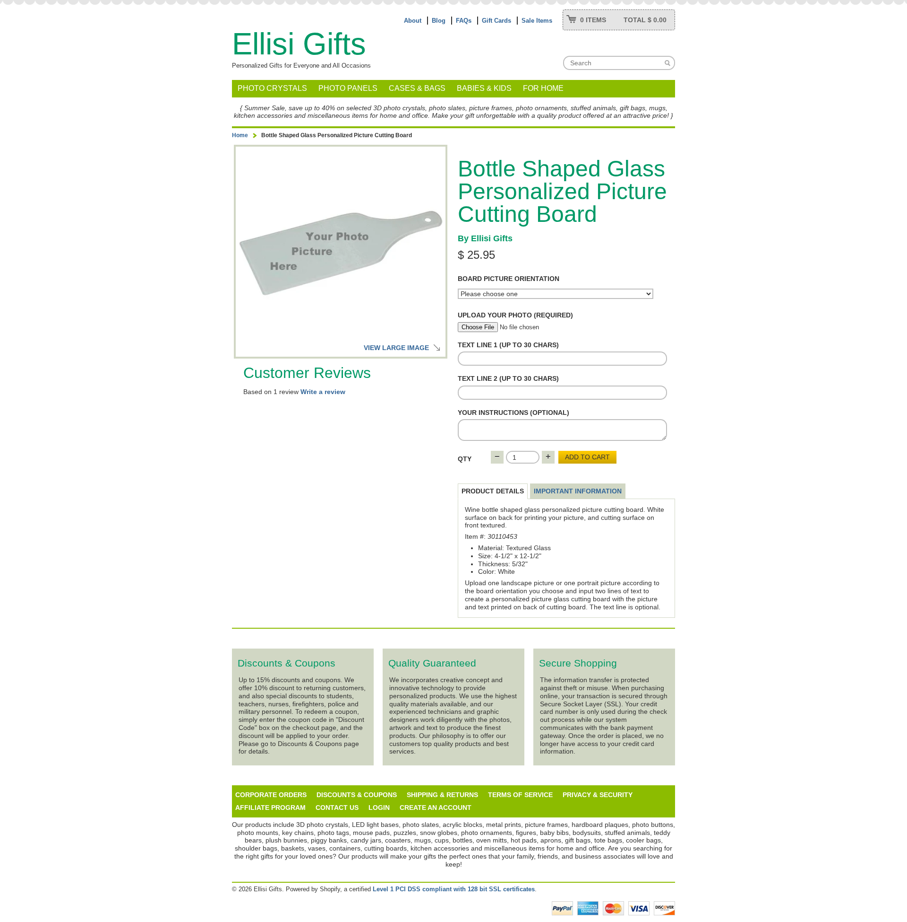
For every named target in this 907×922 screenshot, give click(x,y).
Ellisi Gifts (299, 43)
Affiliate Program (270, 807)
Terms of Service (520, 795)
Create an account (435, 807)
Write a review (322, 391)
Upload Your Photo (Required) (515, 315)
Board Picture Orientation (508, 278)
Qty (464, 459)
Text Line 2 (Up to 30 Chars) (508, 378)
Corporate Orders (271, 795)
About (412, 20)
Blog (438, 20)
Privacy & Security (598, 795)
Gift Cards (496, 20)
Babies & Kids (484, 88)
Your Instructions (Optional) (513, 412)
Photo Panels (347, 88)
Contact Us (337, 807)
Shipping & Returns (442, 795)
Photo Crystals (272, 88)
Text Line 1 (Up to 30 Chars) (508, 345)
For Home (543, 88)
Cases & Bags (417, 88)
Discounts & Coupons (357, 795)
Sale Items (537, 20)
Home (240, 135)
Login (379, 807)
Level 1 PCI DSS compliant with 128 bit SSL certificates (454, 889)
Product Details (493, 491)
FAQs (463, 20)
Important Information (578, 491)
